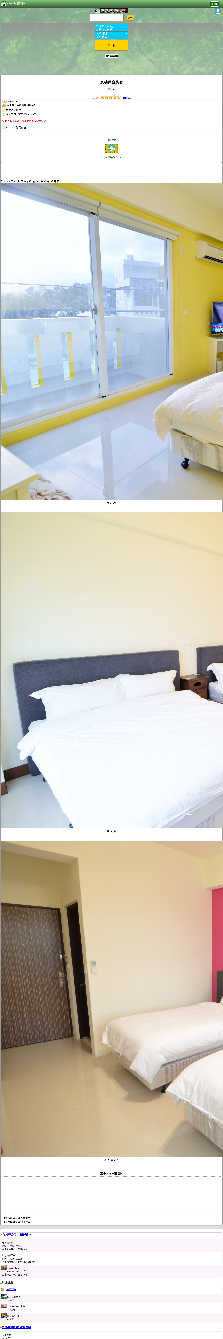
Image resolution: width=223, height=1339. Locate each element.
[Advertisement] (111, 66)
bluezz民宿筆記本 (16, 3)
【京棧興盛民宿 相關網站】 (18, 1218)
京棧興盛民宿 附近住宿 (16, 1235)
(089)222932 (12, 101)
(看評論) (126, 98)
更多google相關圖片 (111, 1173)
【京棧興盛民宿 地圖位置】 (18, 1222)
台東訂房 (11, 1289)
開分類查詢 (111, 56)
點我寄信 (21, 127)
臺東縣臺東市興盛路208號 (21, 105)
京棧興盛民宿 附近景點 (16, 1327)
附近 (216, 4)
